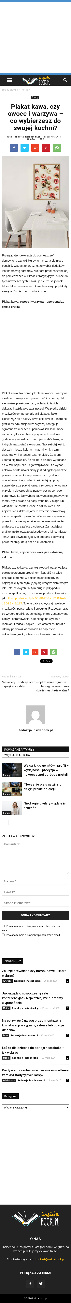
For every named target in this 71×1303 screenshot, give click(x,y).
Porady (35, 97)
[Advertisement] (35, 37)
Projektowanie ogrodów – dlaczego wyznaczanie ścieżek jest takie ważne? (52, 686)
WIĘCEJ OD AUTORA (17, 755)
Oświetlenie (9, 1080)
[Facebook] (30, 1284)
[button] (65, 80)
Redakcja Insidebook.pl (26, 136)
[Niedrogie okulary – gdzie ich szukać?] (12, 808)
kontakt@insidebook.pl (50, 1259)
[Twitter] (41, 1284)
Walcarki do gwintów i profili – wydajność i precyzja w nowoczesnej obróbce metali (46, 769)
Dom (5, 1035)
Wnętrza (7, 980)
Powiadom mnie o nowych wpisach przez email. (33, 935)
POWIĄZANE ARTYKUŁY (19, 749)
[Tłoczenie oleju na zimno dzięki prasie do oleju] (12, 789)
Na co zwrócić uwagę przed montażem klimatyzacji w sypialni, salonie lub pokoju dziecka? (33, 1025)
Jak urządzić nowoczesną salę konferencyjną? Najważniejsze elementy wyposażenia (32, 998)
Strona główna (10, 89)
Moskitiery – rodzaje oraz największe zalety (18, 684)
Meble (6, 1008)
